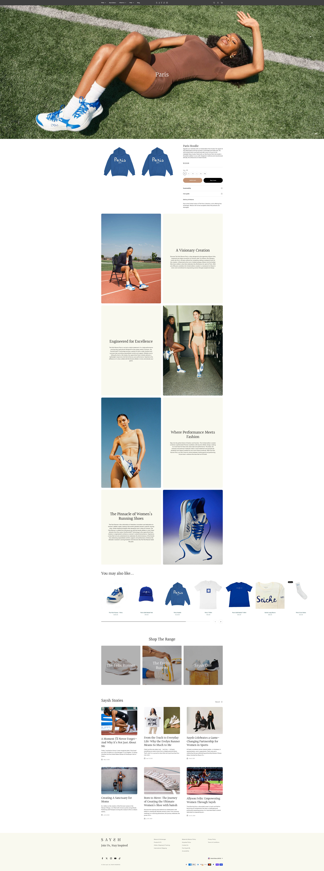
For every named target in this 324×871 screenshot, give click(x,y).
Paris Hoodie (177, 612)
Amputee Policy (186, 842)
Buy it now (213, 180)
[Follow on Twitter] (107, 858)
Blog (138, 2)
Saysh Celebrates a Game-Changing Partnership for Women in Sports (203, 741)
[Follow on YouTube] (115, 858)
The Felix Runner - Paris (116, 612)
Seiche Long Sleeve (270, 612)
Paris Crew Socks (301, 612)
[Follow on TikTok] (119, 858)
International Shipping (160, 848)
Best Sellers (112, 2)
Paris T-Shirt (208, 612)
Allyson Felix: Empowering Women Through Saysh (203, 800)
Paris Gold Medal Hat (146, 612)
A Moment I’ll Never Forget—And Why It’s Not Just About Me (119, 743)
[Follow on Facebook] (102, 858)
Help (130, 2)
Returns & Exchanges (160, 839)
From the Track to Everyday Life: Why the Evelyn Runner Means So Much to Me (162, 741)
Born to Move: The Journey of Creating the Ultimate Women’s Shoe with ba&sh (160, 802)
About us (121, 2)
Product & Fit (157, 842)
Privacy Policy (212, 839)
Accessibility (185, 851)
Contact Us (185, 845)
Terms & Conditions (213, 842)
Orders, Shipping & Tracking (162, 845)
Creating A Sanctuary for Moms (116, 800)
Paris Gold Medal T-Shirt (239, 612)
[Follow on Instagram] (111, 858)
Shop (102, 2)
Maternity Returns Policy (189, 839)
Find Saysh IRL (186, 848)
